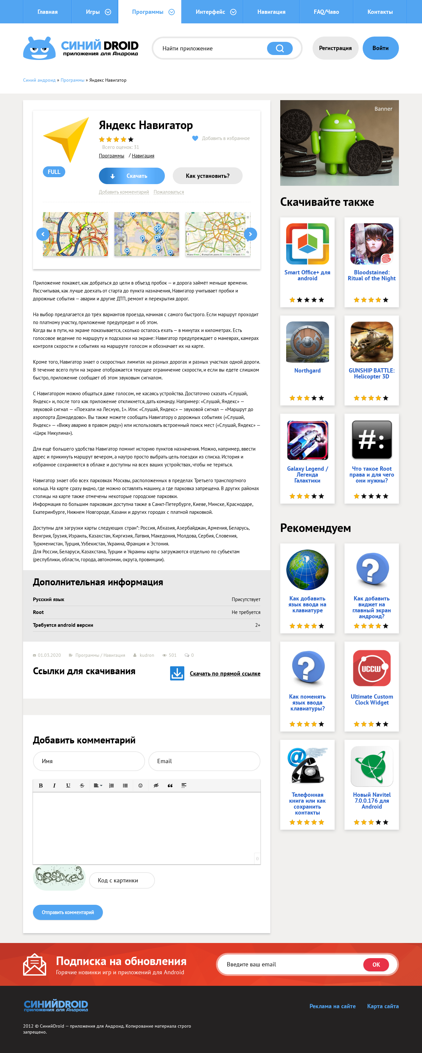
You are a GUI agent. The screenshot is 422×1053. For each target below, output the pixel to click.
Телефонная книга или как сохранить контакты (307, 804)
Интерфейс (210, 11)
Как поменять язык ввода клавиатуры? (307, 703)
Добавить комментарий (124, 192)
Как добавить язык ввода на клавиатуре (307, 605)
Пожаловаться (169, 192)
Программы (148, 11)
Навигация (271, 11)
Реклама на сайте (333, 1006)
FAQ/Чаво (326, 11)
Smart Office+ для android (307, 275)
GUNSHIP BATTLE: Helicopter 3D (372, 374)
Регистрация (335, 48)
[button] (40, 785)
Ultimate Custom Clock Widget (372, 700)
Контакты (380, 11)
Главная (48, 11)
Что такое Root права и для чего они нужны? (371, 475)
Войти (381, 48)
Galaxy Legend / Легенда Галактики (307, 475)
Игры (93, 11)
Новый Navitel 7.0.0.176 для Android (372, 801)
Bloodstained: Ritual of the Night (372, 275)
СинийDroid (52, 1026)
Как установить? (207, 176)
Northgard (307, 371)
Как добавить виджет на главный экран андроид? (371, 608)
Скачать (137, 176)
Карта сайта (383, 1006)
